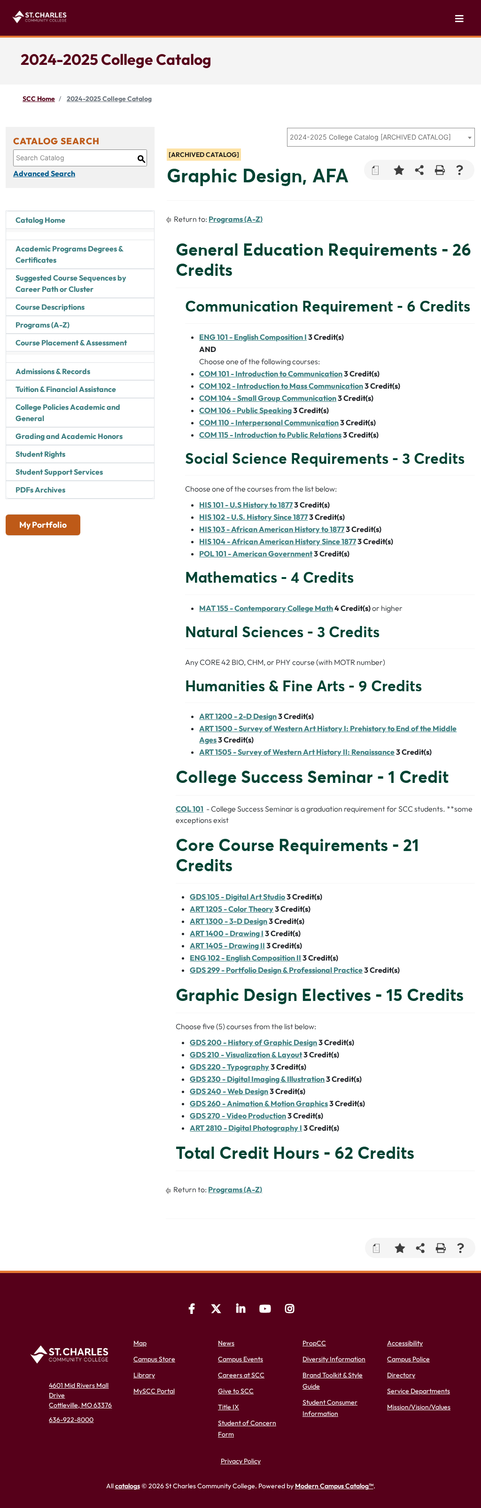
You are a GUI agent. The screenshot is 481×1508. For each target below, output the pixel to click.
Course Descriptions (50, 307)
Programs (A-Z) (43, 324)
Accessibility (405, 1343)
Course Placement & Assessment (71, 342)
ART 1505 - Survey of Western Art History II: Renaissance (297, 752)
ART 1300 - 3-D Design (228, 921)
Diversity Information (334, 1359)
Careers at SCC (241, 1375)
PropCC (314, 1343)
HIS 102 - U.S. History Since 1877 (253, 517)
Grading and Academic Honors (69, 436)
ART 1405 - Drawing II (227, 945)
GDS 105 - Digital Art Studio (237, 896)
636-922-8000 (71, 1419)
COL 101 (189, 808)
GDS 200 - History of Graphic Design (253, 1042)
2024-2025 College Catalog (109, 98)
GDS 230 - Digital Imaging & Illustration (257, 1079)
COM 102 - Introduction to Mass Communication (281, 386)
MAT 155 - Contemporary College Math (266, 608)
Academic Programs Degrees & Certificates (69, 254)
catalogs (127, 1486)
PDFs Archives (40, 489)
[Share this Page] (419, 170)
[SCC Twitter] (216, 1310)
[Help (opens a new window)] (459, 170)
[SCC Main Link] (71, 1353)
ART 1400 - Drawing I (227, 933)
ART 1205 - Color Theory (231, 909)
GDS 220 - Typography (229, 1066)
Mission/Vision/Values (418, 1407)
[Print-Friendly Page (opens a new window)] (439, 170)
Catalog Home (40, 220)
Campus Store (154, 1359)
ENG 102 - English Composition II (245, 957)
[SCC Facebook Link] (191, 1310)
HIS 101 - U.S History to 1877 (246, 504)
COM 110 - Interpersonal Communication (269, 422)
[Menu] (459, 19)
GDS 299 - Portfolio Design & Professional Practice (276, 970)
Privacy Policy (241, 1461)
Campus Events (240, 1359)
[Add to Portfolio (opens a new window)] (399, 170)
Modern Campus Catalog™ (334, 1486)
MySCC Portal (154, 1391)
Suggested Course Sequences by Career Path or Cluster (71, 283)
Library (144, 1375)
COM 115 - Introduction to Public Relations (270, 434)
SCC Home (39, 98)
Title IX (228, 1407)
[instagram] (289, 1310)
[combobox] (381, 137)
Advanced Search (44, 173)
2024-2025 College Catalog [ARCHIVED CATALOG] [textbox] (370, 137)
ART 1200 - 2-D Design (238, 716)
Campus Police (408, 1359)
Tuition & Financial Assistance (66, 389)
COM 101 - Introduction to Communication (270, 373)
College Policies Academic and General (68, 412)
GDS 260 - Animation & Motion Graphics (259, 1103)
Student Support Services (59, 472)
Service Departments (418, 1391)
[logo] (41, 15)
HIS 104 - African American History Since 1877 (277, 541)
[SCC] (264, 1310)
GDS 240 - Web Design (229, 1091)
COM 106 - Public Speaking (245, 410)
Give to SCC (236, 1391)
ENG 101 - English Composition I (253, 337)
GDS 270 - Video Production (238, 1115)
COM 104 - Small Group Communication (267, 398)
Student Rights (40, 454)
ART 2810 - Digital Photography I (246, 1128)
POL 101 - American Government (255, 553)
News (226, 1343)
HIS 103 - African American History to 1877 (271, 529)
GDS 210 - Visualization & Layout (246, 1054)
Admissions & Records (53, 371)
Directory (401, 1375)
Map (140, 1343)
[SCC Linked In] (240, 1310)
